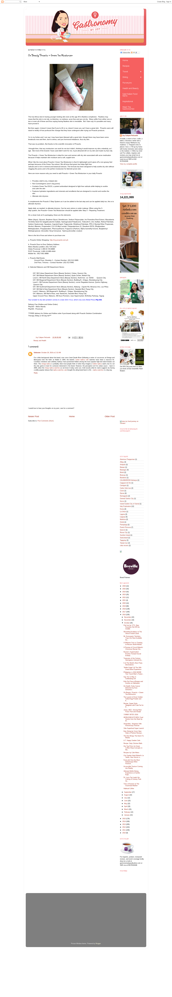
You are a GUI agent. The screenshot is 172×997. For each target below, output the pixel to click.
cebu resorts (124, 545)
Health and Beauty (131, 88)
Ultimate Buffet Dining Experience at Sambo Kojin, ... (132, 772)
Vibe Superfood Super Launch (134, 728)
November (128, 620)
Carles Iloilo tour (125, 488)
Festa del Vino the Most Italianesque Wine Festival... (132, 761)
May (126, 803)
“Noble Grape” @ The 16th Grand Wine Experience (132, 668)
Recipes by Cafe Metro (131, 752)
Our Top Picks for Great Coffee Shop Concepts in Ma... (133, 748)
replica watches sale (60, 370)
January (127, 815)
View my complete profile (128, 164)
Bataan (122, 467)
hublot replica (97, 364)
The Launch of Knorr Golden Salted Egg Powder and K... (133, 698)
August (126, 795)
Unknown (37, 352)
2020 (124, 603)
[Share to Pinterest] (82, 337)
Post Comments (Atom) (46, 421)
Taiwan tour (124, 543)
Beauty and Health (40, 340)
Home (72, 416)
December (128, 617)
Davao (122, 493)
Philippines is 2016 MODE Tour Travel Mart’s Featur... (134, 673)
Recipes (126, 66)
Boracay (123, 475)
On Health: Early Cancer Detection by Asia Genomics (132, 687)
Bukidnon (123, 477)
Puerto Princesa (125, 527)
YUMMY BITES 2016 (131, 714)
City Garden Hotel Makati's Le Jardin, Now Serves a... (134, 756)
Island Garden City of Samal (129, 504)
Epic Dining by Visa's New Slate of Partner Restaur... (133, 732)
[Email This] (73, 337)
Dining (125, 77)
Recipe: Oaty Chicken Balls (133, 743)
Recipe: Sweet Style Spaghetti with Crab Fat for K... (133, 705)
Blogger (98, 943)
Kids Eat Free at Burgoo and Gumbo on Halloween (133, 682)
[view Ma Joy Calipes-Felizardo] (132, 423)
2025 (124, 589)
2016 (124, 614)
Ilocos (122, 501)
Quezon (122, 530)
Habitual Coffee (129, 788)
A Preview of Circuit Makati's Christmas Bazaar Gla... (133, 648)
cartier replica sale (82, 360)
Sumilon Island (125, 535)
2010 (124, 833)
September (128, 792)
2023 (124, 594)
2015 (124, 818)
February (127, 812)
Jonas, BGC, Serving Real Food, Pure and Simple (132, 710)
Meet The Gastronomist (128, 108)
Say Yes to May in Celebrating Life (130, 677)
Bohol (122, 472)
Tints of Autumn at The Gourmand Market (131, 784)
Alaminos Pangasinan (127, 459)
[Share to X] (77, 337)
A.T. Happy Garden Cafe (132, 740)
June (126, 800)
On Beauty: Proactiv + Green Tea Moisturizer (133, 693)
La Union (123, 511)
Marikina (123, 519)
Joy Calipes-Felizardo (130, 135)
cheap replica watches (52, 368)
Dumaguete (124, 496)
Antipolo (122, 464)
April (126, 806)
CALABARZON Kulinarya (128, 480)
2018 (124, 609)
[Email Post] (69, 337)
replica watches (98, 370)
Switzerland (124, 538)
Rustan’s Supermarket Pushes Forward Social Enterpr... (132, 653)
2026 (124, 586)
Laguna (122, 514)
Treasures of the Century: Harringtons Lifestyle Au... (133, 659)
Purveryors (127, 83)
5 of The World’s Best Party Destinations (133, 664)
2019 (124, 606)
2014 (124, 821)
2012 (124, 827)
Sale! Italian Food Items (130, 95)
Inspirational (128, 101)
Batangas (123, 470)
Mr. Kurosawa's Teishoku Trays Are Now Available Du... (133, 638)
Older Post (110, 416)
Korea (122, 509)
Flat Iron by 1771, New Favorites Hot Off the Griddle (132, 627)
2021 (124, 600)
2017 (124, 612)
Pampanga (123, 525)
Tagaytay (123, 540)
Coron (122, 491)
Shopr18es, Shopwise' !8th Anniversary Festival (133, 724)
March (126, 809)
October (127, 623)
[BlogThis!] (75, 337)
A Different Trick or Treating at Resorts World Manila (133, 643)
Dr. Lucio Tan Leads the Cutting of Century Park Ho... (132, 779)
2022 (124, 597)
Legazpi (122, 517)
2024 (124, 592)
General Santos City (127, 498)
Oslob (122, 522)
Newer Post (33, 416)
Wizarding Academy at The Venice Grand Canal (133, 632)
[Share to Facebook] (80, 337)
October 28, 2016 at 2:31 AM (51, 352)
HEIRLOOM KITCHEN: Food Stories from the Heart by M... (133, 719)
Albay (122, 462)
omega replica (46, 364)
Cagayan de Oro (125, 483)
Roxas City (123, 532)
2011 (124, 830)
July (125, 798)
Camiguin (123, 485)
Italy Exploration (125, 506)
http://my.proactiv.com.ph (59, 240)
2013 (124, 824)
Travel (125, 71)
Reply (36, 373)
